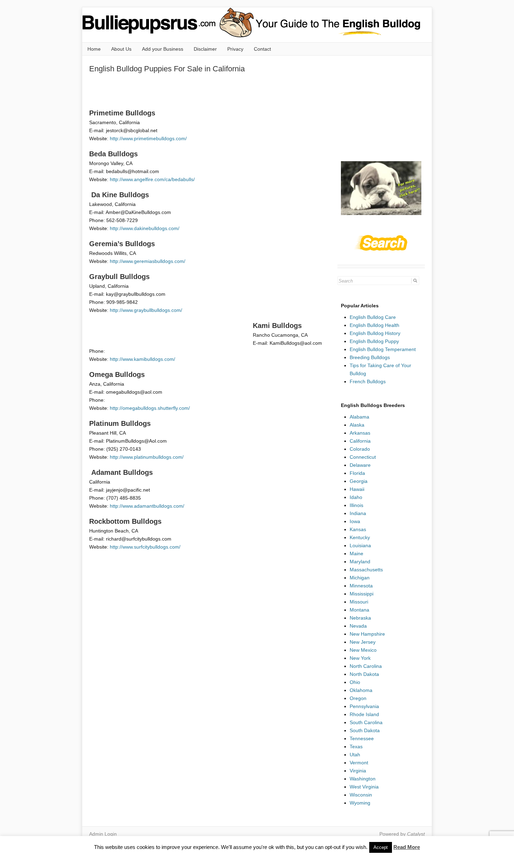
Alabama (359, 417)
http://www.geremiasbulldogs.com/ (147, 261)
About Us (121, 49)
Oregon (358, 698)
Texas (356, 746)
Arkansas (360, 433)
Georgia (358, 481)
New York (360, 658)
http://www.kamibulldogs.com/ (142, 359)
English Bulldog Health (374, 325)
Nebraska (360, 618)
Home (94, 49)
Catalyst (416, 834)
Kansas (358, 529)
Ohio (355, 682)
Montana (359, 610)
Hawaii (357, 489)
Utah (355, 754)
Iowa (355, 521)
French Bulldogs (368, 381)
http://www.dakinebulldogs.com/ (144, 228)
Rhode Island (364, 714)
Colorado (360, 449)
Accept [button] (380, 847)
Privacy (235, 49)
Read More (406, 847)
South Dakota (365, 730)
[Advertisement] (216, 90)
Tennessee (362, 738)
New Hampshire (367, 634)
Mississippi (361, 594)
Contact (262, 49)
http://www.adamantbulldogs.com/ (147, 506)
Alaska (357, 425)
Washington (363, 778)
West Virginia (364, 787)
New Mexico (363, 650)
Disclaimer (205, 49)
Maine (356, 553)
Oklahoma (361, 690)
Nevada (358, 626)
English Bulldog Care (373, 317)
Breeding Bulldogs (370, 357)
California (360, 441)
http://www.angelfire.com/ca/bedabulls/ (152, 179)
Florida (357, 473)
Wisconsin (361, 795)
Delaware (360, 465)
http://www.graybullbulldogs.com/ (146, 310)
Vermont (359, 762)
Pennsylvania (364, 706)
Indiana (358, 513)
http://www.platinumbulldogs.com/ (147, 457)
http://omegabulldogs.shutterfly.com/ (150, 408)
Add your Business (162, 49)
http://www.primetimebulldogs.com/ (148, 138)
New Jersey (363, 642)
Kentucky (360, 537)
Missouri (359, 602)
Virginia (358, 770)
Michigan (360, 577)
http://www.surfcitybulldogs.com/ (145, 547)
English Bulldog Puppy (374, 341)
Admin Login (103, 834)
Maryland (360, 561)
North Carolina (366, 666)
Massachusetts (366, 569)
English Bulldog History (375, 333)
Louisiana (360, 545)
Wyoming (360, 803)
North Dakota (364, 674)
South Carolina (366, 722)
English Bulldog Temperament (383, 349)
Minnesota (361, 585)
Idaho (356, 497)
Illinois (356, 505)
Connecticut (363, 457)
